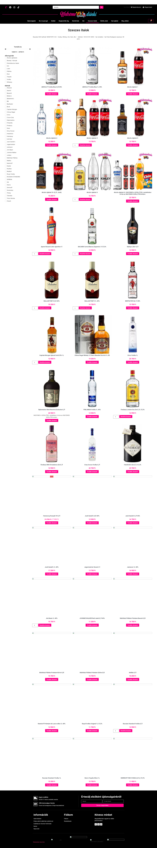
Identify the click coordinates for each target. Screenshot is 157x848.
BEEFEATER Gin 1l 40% (132, 301)
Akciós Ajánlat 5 (132, 138)
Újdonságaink (31, 21)
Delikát (53, 21)
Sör (83, 21)
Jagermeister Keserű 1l (92, 567)
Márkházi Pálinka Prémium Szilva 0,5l (92, 672)
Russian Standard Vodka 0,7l (132, 724)
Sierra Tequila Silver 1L (92, 778)
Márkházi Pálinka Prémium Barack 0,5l (132, 618)
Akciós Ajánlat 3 (92, 138)
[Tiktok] (18, 7)
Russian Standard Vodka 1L (51, 778)
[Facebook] (10, 7)
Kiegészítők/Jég (64, 21)
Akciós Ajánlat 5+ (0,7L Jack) (52, 192)
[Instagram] (14, 7)
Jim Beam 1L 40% (51, 618)
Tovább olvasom (51, 94)
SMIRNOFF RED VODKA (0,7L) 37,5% (133, 778)
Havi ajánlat (114, 21)
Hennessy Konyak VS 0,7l (51, 516)
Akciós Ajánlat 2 (51, 138)
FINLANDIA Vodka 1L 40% (92, 409)
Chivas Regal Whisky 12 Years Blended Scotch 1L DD (92, 355)
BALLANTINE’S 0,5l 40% (52, 301)
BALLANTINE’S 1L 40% (92, 301)
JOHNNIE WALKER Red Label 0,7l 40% (92, 618)
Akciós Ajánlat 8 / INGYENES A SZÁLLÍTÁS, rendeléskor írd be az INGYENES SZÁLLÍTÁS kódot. (132, 193)
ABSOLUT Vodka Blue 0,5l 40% (51, 87)
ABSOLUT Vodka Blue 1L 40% (92, 87)
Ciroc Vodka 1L (132, 355)
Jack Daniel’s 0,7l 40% (132, 516)
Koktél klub (75, 21)
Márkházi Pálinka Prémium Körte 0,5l (51, 672)
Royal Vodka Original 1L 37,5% (92, 724)
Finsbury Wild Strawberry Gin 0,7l (52, 465)
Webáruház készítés (39, 842)
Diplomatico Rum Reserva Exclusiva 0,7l (51, 409)
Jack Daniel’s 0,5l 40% (92, 516)
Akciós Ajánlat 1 (132, 87)
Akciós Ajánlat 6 (92, 192)
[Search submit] (101, 7)
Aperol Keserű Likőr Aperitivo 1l (51, 247)
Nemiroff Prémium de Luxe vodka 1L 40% (51, 724)
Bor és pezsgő (43, 21)
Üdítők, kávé (104, 21)
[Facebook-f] (96, 824)
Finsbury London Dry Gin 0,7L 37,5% (133, 409)
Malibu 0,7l (132, 672)
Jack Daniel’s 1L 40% (52, 567)
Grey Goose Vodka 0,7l (92, 465)
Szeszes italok (92, 21)
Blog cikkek (125, 21)
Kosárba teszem (85, 145)
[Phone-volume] (6, 7)
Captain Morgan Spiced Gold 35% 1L (51, 355)
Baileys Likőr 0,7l (132, 247)
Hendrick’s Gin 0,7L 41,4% (132, 465)
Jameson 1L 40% (132, 567)
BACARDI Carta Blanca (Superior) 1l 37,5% (92, 247)
